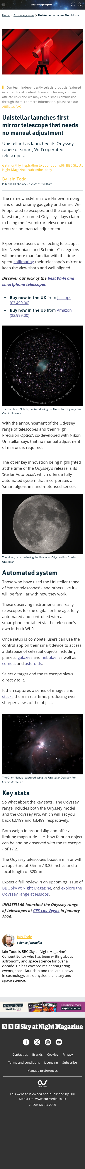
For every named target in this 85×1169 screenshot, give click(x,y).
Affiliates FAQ (12, 106)
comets (9, 663)
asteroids (33, 663)
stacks (8, 696)
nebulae (49, 657)
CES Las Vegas (46, 910)
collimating (24, 261)
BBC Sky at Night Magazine (26, 888)
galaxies (25, 657)
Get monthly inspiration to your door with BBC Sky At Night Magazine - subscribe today (42, 167)
